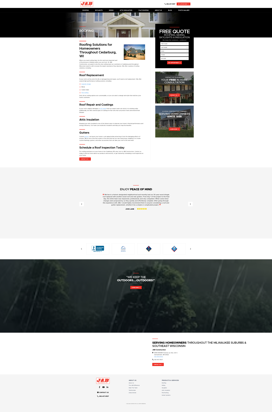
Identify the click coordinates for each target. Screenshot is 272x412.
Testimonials (132, 390)
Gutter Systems (166, 395)
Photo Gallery (184, 10)
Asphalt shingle (86, 84)
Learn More (135, 287)
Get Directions (158, 356)
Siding (111, 10)
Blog (170, 10)
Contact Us (84, 159)
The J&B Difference (134, 385)
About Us (158, 10)
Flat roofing (84, 92)
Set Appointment (183, 4)
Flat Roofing (144, 10)
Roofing (85, 10)
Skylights (99, 10)
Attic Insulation (126, 10)
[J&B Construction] (94, 4)
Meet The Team (133, 388)
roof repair (103, 108)
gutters (86, 136)
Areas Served (132, 392)
